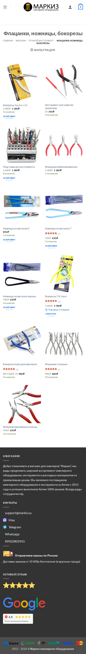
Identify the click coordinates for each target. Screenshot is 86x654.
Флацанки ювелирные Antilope (20, 426)
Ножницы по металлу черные (19, 296)
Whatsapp (12, 534)
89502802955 (15, 541)
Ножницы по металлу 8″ (16, 228)
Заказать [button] (50, 313)
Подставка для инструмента (19, 166)
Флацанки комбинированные (61, 166)
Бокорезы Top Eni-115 (15, 105)
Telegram (15, 527)
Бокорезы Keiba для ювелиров (20, 364)
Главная (8, 40)
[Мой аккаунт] (70, 7)
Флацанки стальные (56, 364)
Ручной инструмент (41, 40)
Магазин (21, 40)
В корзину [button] (9, 116)
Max (12, 520)
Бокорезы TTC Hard (56, 296)
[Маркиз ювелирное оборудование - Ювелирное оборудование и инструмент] (41, 7)
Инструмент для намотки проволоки (59, 106)
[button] (5, 7)
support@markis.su (18, 513)
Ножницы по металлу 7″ (58, 228)
